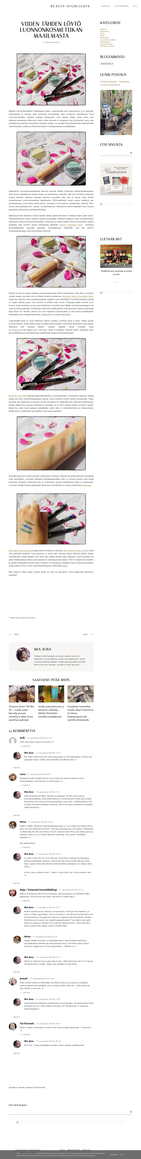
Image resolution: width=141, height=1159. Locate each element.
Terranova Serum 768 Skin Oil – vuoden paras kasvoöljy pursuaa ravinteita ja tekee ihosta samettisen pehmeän (21, 713)
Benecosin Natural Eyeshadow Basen (78, 296)
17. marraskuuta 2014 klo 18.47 (48, 1023)
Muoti (102, 35)
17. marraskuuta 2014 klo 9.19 (39, 774)
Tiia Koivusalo (27, 1023)
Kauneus (103, 29)
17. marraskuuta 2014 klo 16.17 (48, 907)
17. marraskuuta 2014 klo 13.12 (71, 890)
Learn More (114, 1154)
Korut (102, 33)
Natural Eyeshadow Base (71, 224)
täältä (65, 565)
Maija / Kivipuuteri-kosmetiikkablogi (38, 889)
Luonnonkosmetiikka (108, 40)
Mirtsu (23, 821)
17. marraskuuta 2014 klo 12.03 (48, 854)
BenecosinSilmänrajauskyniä (21, 550)
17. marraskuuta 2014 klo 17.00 (48, 999)
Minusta (106, 6)
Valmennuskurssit (73, 1150)
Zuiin (83, 111)
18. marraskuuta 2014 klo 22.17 (48, 957)
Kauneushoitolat (106, 44)
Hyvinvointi (104, 31)
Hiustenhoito (105, 42)
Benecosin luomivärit (17, 395)
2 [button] (117, 282)
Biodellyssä (16, 330)
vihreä (85, 550)
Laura (22, 774)
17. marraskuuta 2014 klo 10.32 (40, 822)
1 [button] (115, 282)
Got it (123, 1154)
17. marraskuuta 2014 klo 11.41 (48, 792)
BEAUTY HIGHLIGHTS (70, 6)
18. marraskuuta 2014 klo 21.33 (45, 936)
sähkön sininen (74, 550)
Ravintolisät (104, 37)
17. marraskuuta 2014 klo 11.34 (48, 753)
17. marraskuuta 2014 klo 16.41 (42, 978)
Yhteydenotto (121, 6)
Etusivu (62, 1150)
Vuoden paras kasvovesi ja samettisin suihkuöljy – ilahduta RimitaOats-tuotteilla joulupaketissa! (51, 711)
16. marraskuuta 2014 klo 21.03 (39, 738)
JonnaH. (24, 978)
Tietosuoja (86, 1150)
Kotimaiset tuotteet (107, 46)
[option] (116, 260)
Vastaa (26, 746)
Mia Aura (28, 752)
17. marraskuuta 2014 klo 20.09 (48, 1041)
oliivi (65, 550)
